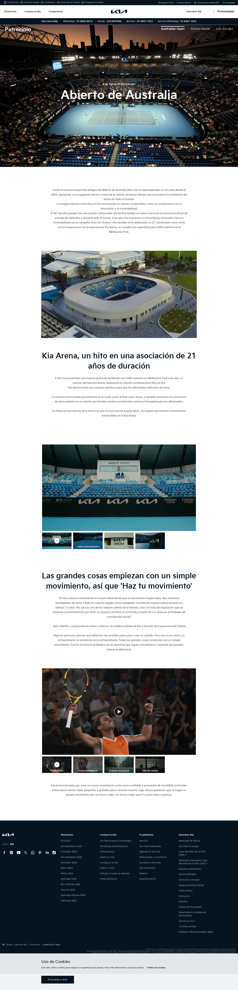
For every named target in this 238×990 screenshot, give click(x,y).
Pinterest (40, 853)
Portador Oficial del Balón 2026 (196, 932)
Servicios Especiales (150, 846)
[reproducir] (119, 711)
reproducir (119, 711)
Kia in (8, 844)
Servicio (143, 840)
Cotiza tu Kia (12, 2)
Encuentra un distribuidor (208, 3)
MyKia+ (143, 873)
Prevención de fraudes (70, 2)
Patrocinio (184, 896)
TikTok (54, 853)
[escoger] (57, 541)
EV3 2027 (66, 840)
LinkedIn (47, 853)
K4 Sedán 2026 (69, 862)
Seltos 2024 (67, 873)
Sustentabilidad (187, 874)
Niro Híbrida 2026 (70, 884)
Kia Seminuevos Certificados (115, 840)
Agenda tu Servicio (149, 851)
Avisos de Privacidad (190, 907)
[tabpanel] (119, 92)
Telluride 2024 (68, 900)
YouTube (19, 853)
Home (9, 944)
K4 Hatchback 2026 (71, 857)
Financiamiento (108, 879)
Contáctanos (49, 2)
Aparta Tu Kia (168, 3)
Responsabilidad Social (191, 885)
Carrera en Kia (187, 921)
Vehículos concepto (189, 879)
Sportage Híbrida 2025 (73, 895)
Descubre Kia (194, 11)
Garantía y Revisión (150, 862)
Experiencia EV (147, 879)
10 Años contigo (187, 926)
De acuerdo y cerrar (58, 979)
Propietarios (56, 11)
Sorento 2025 (68, 890)
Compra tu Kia (32, 11)
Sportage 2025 (68, 879)
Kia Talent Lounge (189, 846)
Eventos (183, 901)
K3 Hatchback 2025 (71, 846)
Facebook (4, 853)
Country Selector (184, 3)
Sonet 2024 (67, 868)
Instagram (11, 853)
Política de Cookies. (156, 968)
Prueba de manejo (31, 2)
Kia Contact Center (33, 853)
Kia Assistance (147, 868)
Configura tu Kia (109, 862)
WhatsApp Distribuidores (114, 846)
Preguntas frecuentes (94, 2)
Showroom (10, 11)
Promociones (107, 851)
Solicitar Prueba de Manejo (115, 873)
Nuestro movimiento (190, 869)
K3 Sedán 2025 (69, 851)
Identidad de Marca (189, 840)
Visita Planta (186, 890)
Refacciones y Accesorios (153, 857)
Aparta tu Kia (107, 857)
